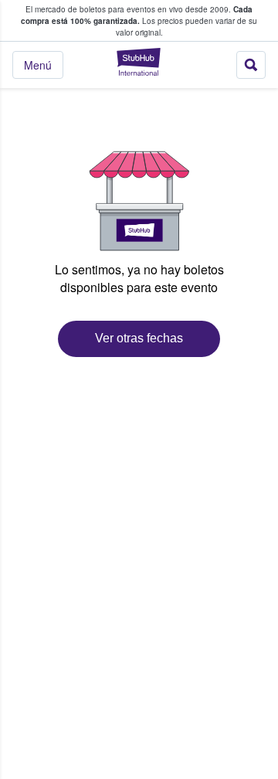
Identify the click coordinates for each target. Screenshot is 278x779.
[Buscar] (251, 65)
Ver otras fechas (139, 338)
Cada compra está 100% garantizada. (137, 15)
